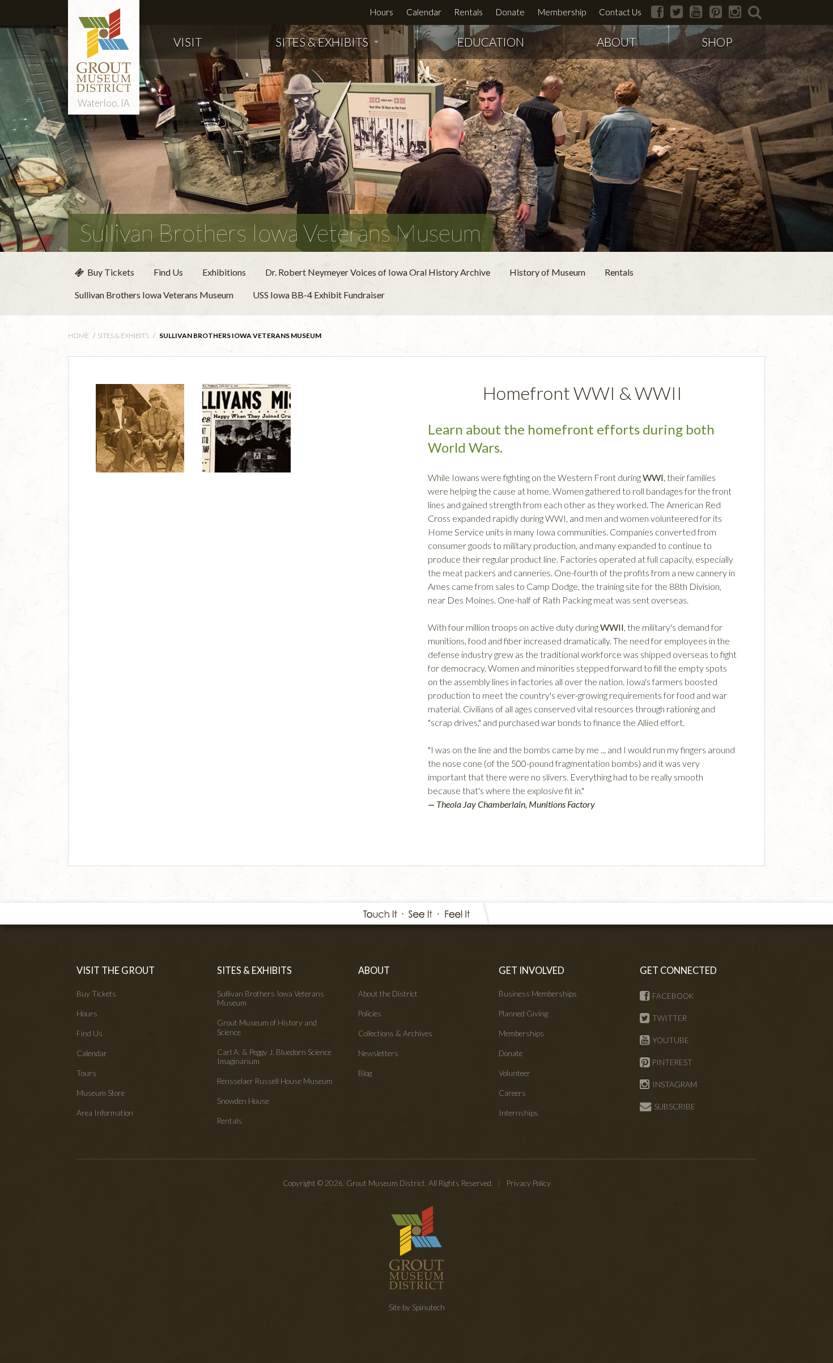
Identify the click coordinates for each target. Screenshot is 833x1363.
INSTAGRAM (674, 1084)
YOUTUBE (670, 1040)
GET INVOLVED (531, 970)
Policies (369, 1013)
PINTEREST (672, 1062)
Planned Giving (523, 1013)
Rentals (468, 12)
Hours (381, 12)
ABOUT (616, 42)
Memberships (521, 1033)
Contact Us (620, 12)
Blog (365, 1073)
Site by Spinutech (417, 1307)
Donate (510, 12)
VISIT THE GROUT (115, 970)
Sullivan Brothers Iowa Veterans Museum (280, 232)
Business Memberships (538, 993)
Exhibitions (224, 272)
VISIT (187, 42)
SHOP (717, 42)
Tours (86, 1073)
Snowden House (243, 1100)
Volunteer (514, 1073)
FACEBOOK (673, 996)
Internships (518, 1112)
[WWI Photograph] (140, 426)
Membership (562, 12)
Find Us (168, 272)
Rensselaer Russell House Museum (275, 1081)
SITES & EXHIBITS (321, 42)
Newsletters (378, 1053)
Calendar (423, 12)
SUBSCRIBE (674, 1106)
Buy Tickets (109, 272)
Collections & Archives (395, 1033)
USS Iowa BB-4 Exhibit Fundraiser (319, 294)
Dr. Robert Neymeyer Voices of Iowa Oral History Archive (377, 272)
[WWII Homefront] (246, 426)
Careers (512, 1093)
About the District (388, 993)
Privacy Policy (529, 1183)
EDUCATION (490, 42)
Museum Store (100, 1093)
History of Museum (547, 272)
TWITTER (669, 1018)
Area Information (104, 1112)
